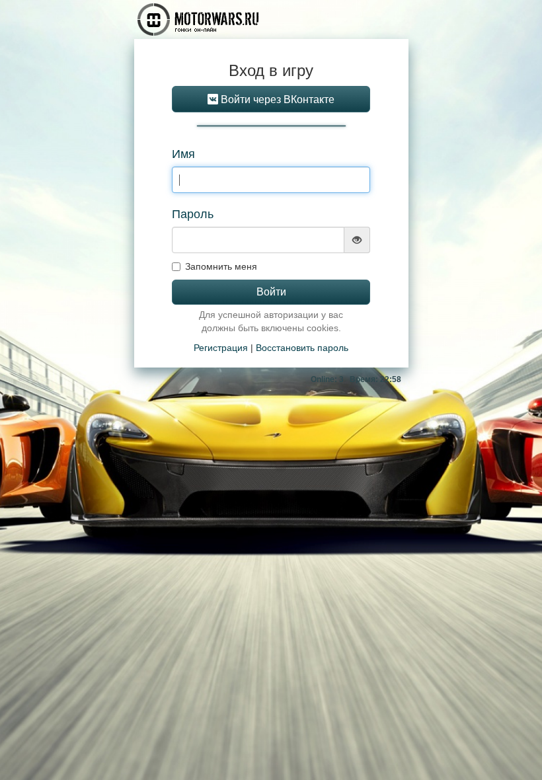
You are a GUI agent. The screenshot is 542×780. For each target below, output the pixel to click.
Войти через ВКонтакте (276, 99)
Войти (271, 291)
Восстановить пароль (302, 347)
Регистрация (221, 347)
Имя (183, 154)
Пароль (192, 214)
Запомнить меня (221, 266)
